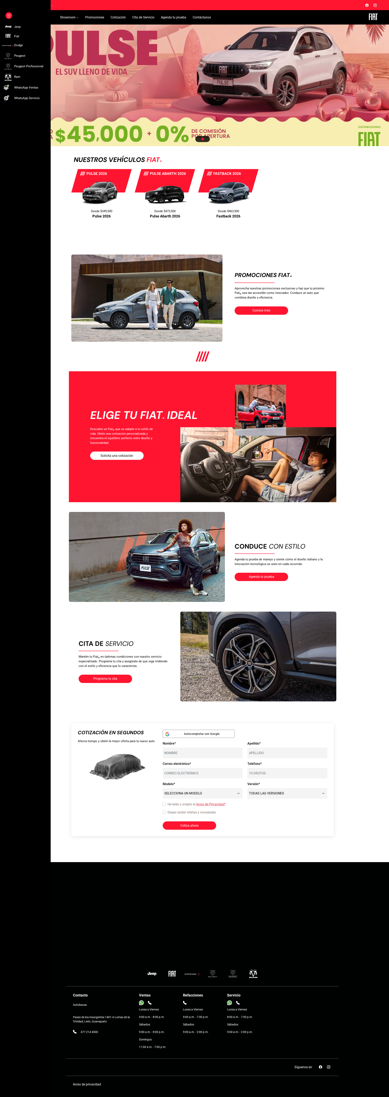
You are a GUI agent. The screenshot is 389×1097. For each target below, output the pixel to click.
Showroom (68, 17)
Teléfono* (254, 764)
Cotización (118, 17)
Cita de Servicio (143, 17)
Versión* (253, 784)
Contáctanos (202, 17)
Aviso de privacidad (87, 1084)
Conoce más (261, 310)
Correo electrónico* (177, 764)
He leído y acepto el (197, 804)
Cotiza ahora (189, 825)
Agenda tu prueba (173, 17)
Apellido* (254, 743)
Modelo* (169, 784)
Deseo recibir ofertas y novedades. (192, 812)
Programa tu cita (105, 679)
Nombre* (169, 743)
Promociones (94, 17)
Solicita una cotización (116, 456)
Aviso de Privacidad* (211, 804)
